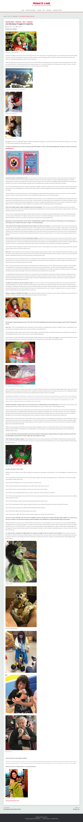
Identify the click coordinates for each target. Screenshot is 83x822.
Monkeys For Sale (57, 10)
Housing (39, 10)
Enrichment (49, 10)
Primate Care (41, 3)
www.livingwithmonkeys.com (12, 800)
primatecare (19, 26)
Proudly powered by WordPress (32, 818)
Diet (44, 10)
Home (23, 10)
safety (23, 21)
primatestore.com (10, 148)
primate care (18, 21)
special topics (30, 21)
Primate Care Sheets (31, 10)
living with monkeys (10, 21)
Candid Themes (54, 818)
